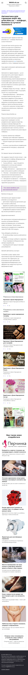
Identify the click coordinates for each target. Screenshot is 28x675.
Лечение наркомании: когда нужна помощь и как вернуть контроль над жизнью (14, 479)
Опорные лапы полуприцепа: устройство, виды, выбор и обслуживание (14, 637)
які (15, 61)
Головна (3, 10)
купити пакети (5, 669)
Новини (6, 31)
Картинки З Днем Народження (13, 299)
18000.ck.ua (14, 2)
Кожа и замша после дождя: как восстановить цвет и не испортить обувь (13, 596)
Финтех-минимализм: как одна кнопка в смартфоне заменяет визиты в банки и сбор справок (12, 566)
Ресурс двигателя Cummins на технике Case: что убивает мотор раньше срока (13, 509)
